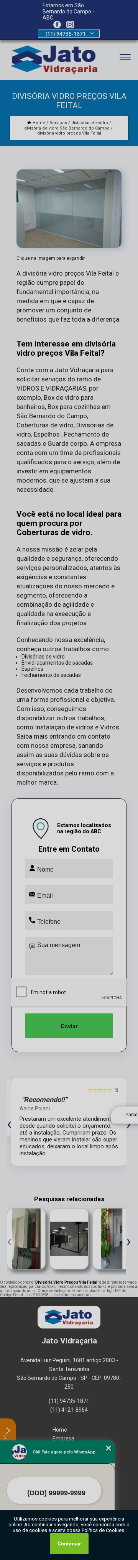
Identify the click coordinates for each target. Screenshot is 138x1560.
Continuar (69, 1544)
